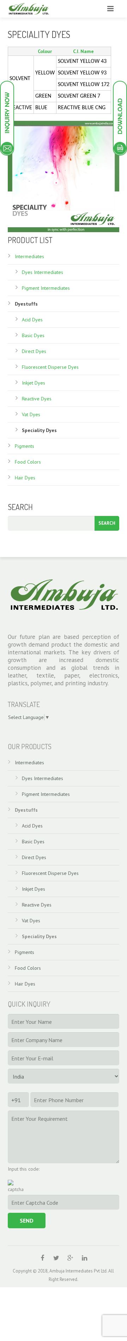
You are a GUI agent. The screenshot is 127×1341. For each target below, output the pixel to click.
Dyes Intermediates (42, 272)
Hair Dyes (25, 478)
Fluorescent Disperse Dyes (50, 367)
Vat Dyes (31, 414)
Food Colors (28, 462)
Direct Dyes (34, 351)
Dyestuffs (26, 304)
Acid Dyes (32, 319)
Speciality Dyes (39, 430)
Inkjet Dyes (33, 383)
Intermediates (29, 256)
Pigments (24, 446)
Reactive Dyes (37, 398)
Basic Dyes (33, 335)
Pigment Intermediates (46, 288)
